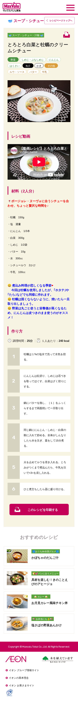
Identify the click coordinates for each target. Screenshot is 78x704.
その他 (51, 65)
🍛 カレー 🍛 (41, 596)
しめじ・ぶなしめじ (33, 59)
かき (39, 65)
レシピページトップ (61, 20)
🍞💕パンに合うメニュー (45, 573)
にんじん (54, 59)
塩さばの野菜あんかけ (46, 625)
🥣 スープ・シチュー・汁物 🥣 (26, 35)
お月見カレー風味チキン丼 (49, 603)
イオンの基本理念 (19, 677)
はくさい (15, 65)
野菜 (13, 59)
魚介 (28, 65)
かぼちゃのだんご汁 (45, 557)
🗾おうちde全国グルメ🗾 (45, 551)
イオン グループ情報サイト (24, 670)
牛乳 (44, 72)
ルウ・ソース (17, 72)
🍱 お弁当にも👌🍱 (42, 619)
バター (33, 72)
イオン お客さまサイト (21, 685)
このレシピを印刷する (43, 509)
